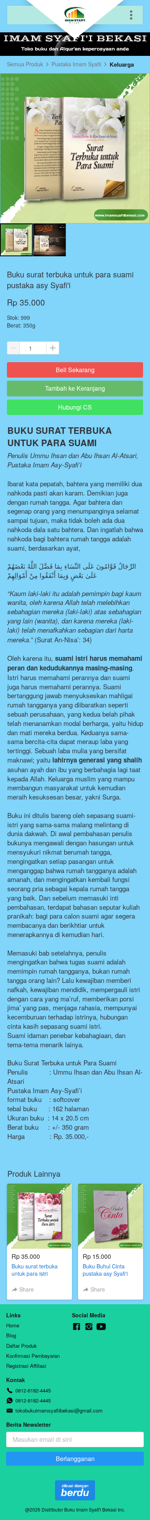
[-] (76, 1327)
